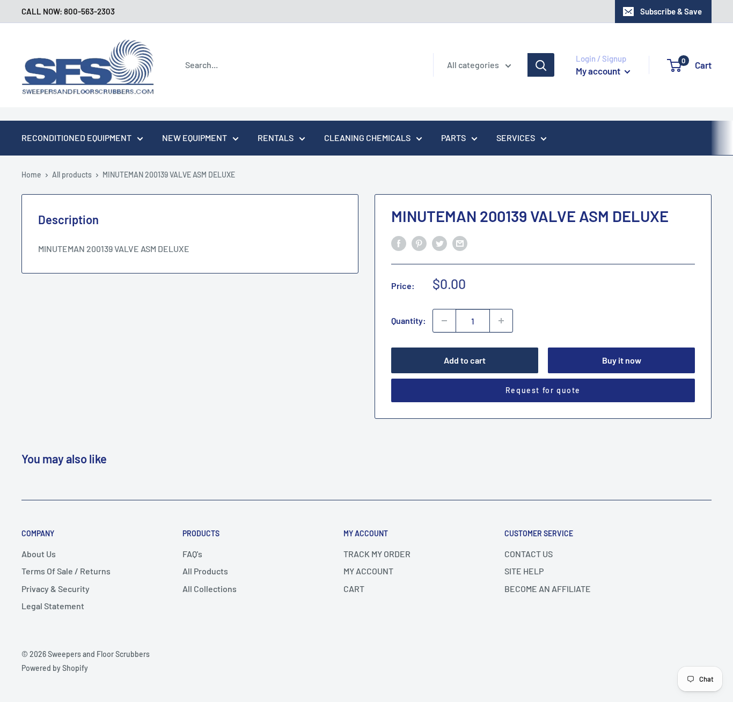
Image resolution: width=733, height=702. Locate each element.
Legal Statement (52, 606)
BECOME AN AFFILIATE (547, 588)
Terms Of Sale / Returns (66, 571)
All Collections (209, 588)
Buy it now (621, 360)
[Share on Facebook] (398, 242)
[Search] (540, 65)
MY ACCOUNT (368, 571)
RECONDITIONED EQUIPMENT (76, 137)
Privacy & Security (55, 588)
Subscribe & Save (671, 11)
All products (72, 174)
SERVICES (515, 137)
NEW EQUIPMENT (194, 137)
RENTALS (276, 137)
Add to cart (465, 360)
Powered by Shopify (54, 668)
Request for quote (543, 390)
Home (31, 174)
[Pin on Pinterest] (419, 242)
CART (353, 588)
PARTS (453, 137)
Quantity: (408, 320)
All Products (205, 571)
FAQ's (192, 554)
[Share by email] (459, 242)
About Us (38, 554)
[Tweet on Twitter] (439, 242)
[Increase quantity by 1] (501, 320)
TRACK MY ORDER (377, 554)
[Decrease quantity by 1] (444, 320)
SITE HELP (524, 571)
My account (599, 70)
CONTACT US (528, 554)
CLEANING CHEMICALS (367, 137)
